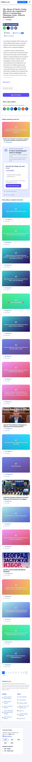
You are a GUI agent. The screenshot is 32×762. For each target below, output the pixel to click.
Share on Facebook (11, 24)
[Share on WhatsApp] (4, 28)
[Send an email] (12, 28)
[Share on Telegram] (19, 108)
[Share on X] (8, 28)
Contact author (8, 88)
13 (3, 675)
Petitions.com (5, 2)
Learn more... (8, 736)
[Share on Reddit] (23, 108)
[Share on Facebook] (11, 108)
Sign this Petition (16, 95)
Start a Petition (22, 2)
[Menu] (29, 2)
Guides (4, 694)
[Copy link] (15, 28)
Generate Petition (14, 185)
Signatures (18, 33)
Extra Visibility (10, 36)
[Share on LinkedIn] (26, 108)
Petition (8, 33)
